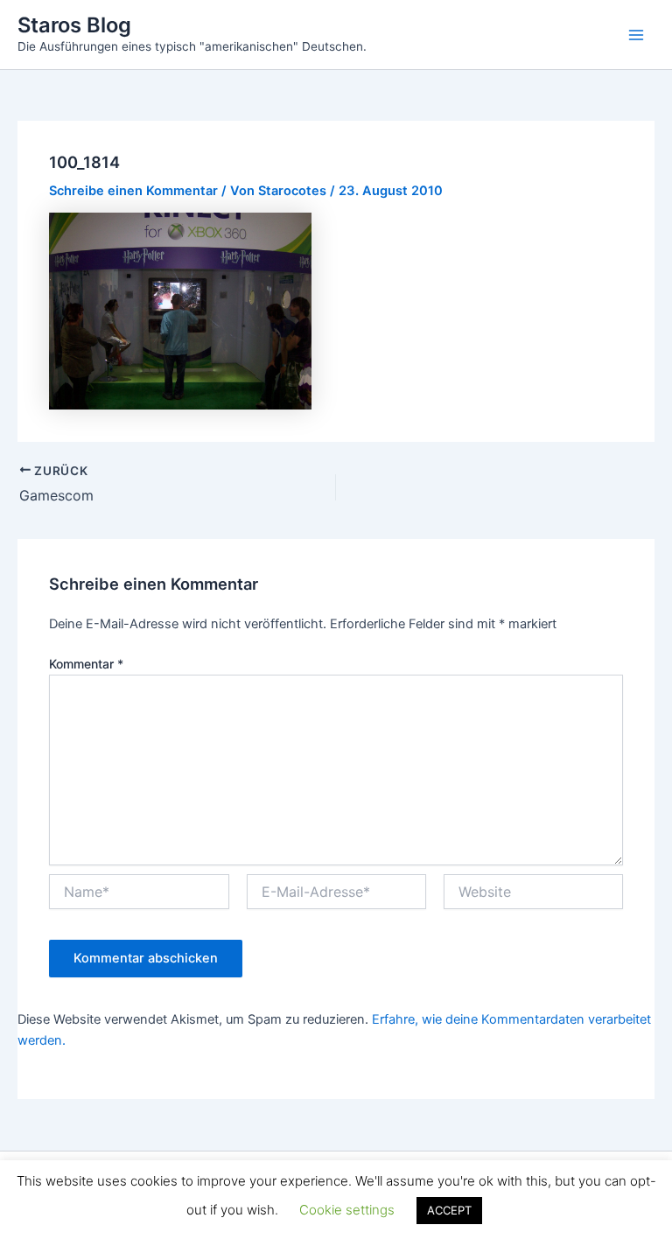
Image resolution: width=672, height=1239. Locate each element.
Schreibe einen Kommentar (133, 191)
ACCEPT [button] (449, 1210)
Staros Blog (74, 25)
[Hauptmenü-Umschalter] (636, 35)
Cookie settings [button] (347, 1209)
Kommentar (86, 663)
